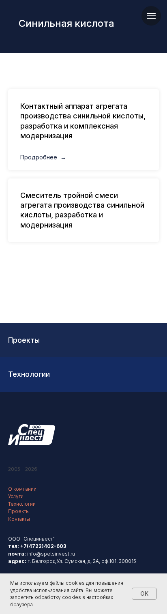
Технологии (22, 504)
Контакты (19, 519)
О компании (22, 489)
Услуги (16, 496)
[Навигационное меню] (151, 16)
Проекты (19, 511)
